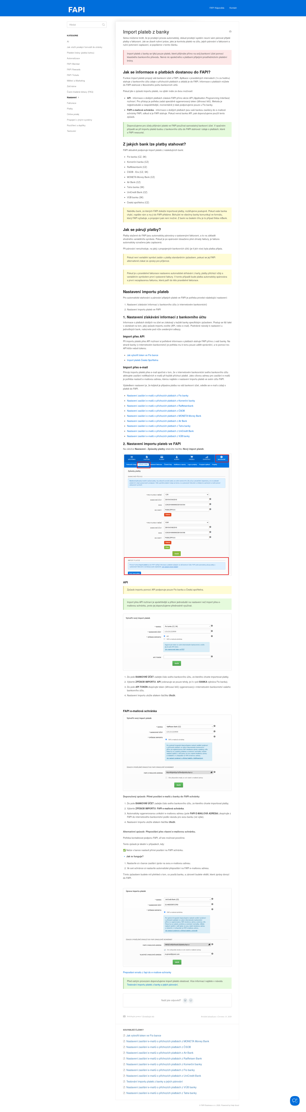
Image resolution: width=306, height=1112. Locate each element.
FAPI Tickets (73, 75)
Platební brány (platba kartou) (80, 52)
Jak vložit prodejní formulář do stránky (84, 47)
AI (68, 41)
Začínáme (71, 86)
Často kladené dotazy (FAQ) (80, 91)
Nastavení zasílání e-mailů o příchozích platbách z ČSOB (156, 410)
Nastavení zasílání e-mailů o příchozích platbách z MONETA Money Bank (164, 415)
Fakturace (71, 102)
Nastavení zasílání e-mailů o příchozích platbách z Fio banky (157, 395)
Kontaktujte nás (148, 1016)
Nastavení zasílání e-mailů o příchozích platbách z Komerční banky (161, 400)
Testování (71, 130)
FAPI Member (73, 63)
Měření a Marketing (76, 80)
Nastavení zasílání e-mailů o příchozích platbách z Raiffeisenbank (160, 405)
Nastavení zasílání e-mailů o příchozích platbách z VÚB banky (158, 436)
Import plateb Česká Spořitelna (142, 360)
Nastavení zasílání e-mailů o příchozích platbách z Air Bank (157, 420)
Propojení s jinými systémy (79, 119)
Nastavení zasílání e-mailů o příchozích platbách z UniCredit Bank (160, 431)
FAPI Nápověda (217, 7)
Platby (70, 108)
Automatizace (73, 58)
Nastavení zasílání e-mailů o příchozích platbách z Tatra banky (158, 425)
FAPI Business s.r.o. (208, 1105)
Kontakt (233, 7)
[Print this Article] (230, 32)
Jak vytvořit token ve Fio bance (142, 355)
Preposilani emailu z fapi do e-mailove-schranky (147, 972)
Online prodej (73, 114)
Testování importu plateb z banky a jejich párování (152, 984)
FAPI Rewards (73, 69)
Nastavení (72, 97)
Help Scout (235, 1105)
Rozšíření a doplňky (76, 125)
